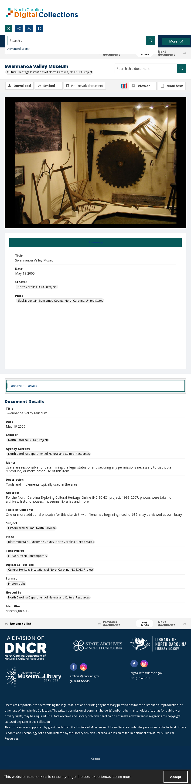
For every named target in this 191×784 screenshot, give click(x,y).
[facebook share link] (73, 667)
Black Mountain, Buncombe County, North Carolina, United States (60, 301)
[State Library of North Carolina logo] (158, 644)
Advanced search (18, 49)
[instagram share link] (83, 667)
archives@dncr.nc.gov (84, 676)
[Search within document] (181, 68)
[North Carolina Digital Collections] (42, 12)
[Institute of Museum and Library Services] (33, 676)
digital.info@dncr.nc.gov (146, 673)
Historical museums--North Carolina (32, 528)
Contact (95, 758)
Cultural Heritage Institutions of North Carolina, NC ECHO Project (49, 72)
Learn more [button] (122, 777)
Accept (175, 777)
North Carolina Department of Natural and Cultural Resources (49, 454)
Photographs (16, 584)
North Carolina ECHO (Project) (37, 287)
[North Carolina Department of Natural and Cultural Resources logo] (25, 648)
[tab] (95, 242)
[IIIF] (124, 86)
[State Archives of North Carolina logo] (98, 645)
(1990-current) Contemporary (27, 556)
